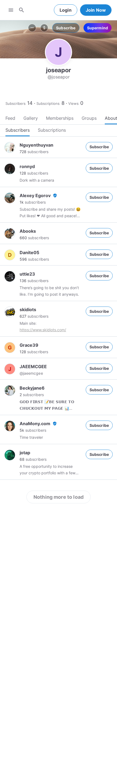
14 (30, 103)
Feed (10, 118)
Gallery (30, 118)
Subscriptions (48, 103)
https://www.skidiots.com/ (43, 329)
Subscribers (15, 103)
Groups (89, 118)
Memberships (59, 118)
